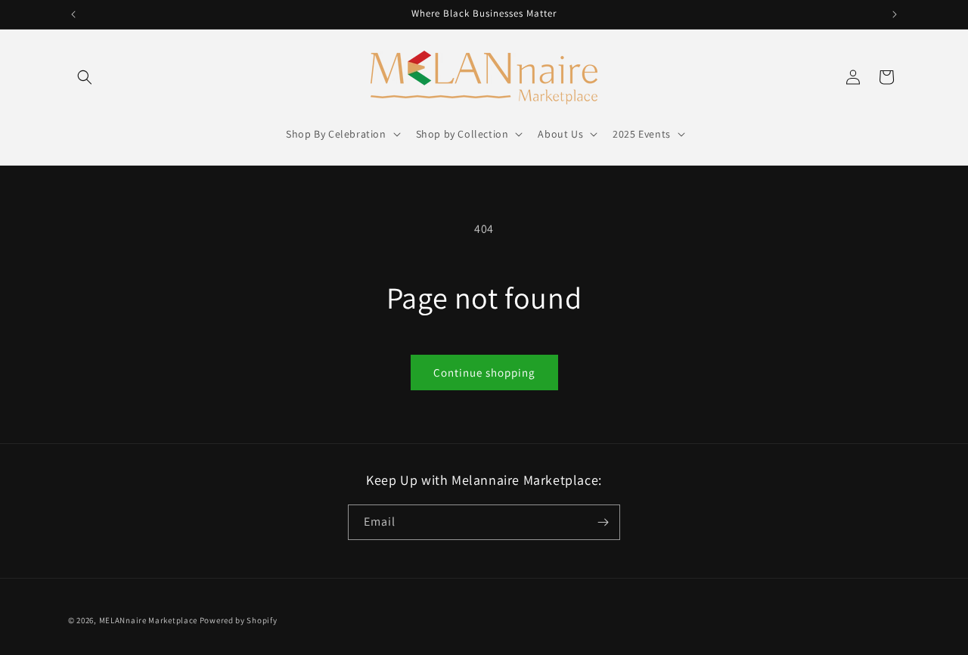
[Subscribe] (602, 522)
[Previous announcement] (73, 14)
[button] (84, 77)
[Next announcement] (894, 14)
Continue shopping (484, 372)
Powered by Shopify (239, 620)
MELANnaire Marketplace (148, 620)
